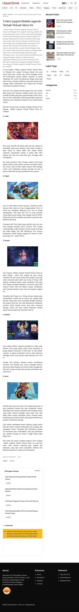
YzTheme (45, 3)
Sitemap (40, 581)
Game (70, 8)
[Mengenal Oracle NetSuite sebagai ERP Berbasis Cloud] (50, 49)
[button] (71, 3)
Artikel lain (37, 470)
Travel (54, 8)
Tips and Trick (65, 574)
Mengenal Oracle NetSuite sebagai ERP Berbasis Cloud (65, 43)
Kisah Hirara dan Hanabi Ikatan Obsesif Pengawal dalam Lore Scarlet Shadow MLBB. (65, 23)
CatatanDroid (25, 3)
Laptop (49, 75)
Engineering (60, 37)
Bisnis (59, 48)
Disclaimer (41, 577)
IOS (11, 8)
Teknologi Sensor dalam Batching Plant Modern (64, 32)
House (59, 59)
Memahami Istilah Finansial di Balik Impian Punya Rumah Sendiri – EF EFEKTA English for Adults (66, 56)
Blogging (46, 8)
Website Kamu (65, 581)
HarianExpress (65, 577)
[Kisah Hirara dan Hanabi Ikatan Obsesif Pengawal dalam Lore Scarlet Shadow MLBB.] (50, 27)
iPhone (39, 8)
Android (4, 8)
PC (16, 8)
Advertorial (62, 8)
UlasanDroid (10, 3)
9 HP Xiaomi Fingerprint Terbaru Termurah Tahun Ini (21, 501)
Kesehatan (23, 8)
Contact (39, 584)
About (39, 574)
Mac (55, 75)
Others (31, 8)
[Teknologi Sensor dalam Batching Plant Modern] (50, 38)
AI (47, 71)
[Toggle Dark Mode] (75, 3)
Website (67, 75)
